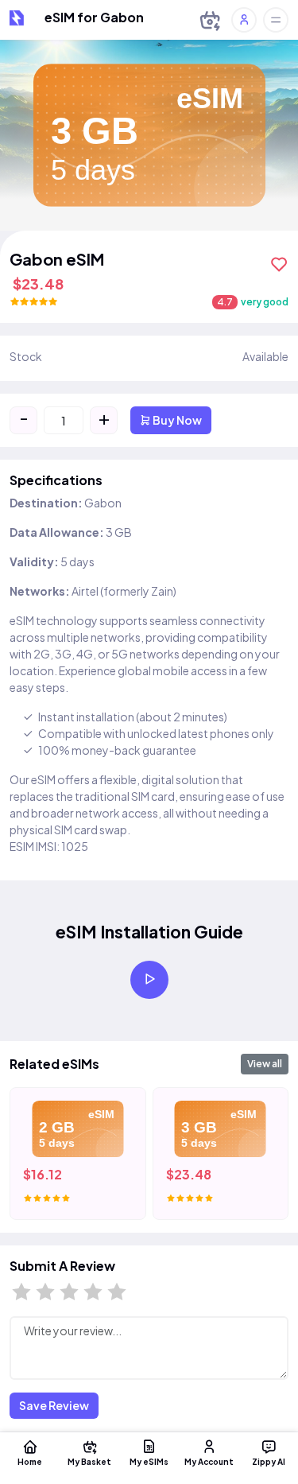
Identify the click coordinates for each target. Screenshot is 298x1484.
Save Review (54, 1405)
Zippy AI (268, 1461)
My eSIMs (149, 1461)
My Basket (89, 1461)
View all (264, 1064)
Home (29, 1461)
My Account (209, 1461)
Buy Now (176, 420)
